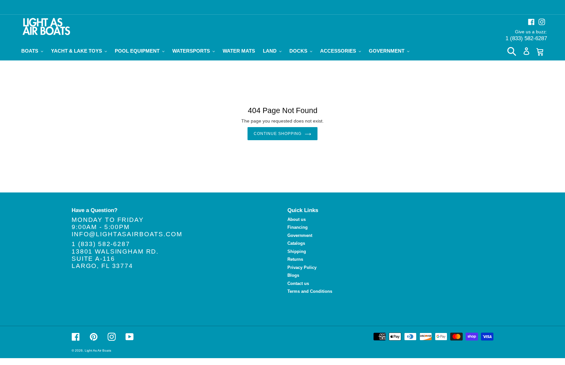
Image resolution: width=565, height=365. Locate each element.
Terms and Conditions (309, 291)
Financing (297, 227)
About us (296, 219)
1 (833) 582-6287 (526, 38)
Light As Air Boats (98, 350)
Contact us (298, 283)
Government (299, 235)
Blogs (293, 275)
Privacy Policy (302, 267)
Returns (295, 259)
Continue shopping (277, 133)
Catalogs (296, 243)
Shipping (296, 251)
